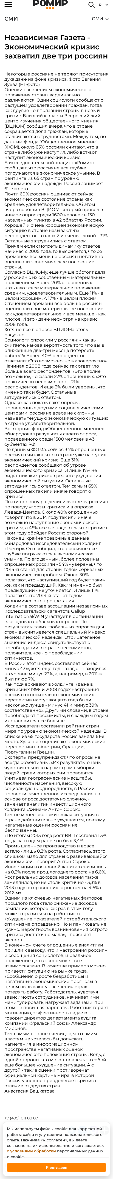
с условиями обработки (31, 1151)
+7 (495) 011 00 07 (21, 1118)
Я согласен (56, 1167)
